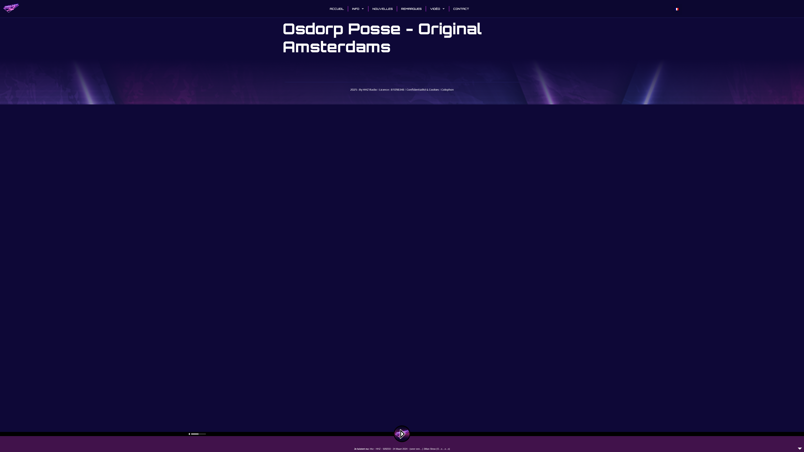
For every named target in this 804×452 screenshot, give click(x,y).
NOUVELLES (382, 8)
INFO (355, 8)
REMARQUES (411, 8)
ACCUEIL (337, 8)
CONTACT (461, 8)
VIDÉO (435, 8)
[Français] (676, 9)
